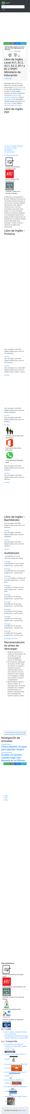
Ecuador (13, 732)
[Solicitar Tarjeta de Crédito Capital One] (11, 1101)
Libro (14, 734)
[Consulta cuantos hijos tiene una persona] (14, 1059)
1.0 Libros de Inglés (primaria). (13, 146)
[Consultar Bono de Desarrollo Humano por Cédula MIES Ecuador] (10, 1050)
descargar (7, 561)
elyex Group (22, 1110)
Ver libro (7, 356)
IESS (6, 798)
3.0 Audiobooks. (9, 152)
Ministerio (20, 734)
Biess (6, 800)
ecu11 (7, 3)
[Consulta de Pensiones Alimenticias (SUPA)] (13, 1091)
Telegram (23, 43)
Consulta (7, 732)
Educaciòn (5, 734)
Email (12, 43)
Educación (19, 732)
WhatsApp (7, 103)
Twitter (17, 43)
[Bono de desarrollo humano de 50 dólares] (14, 1076)
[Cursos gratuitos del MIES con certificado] (17, 1083)
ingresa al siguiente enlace (12, 105)
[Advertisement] (15, 27)
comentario (9, 99)
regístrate (14, 97)
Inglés (11, 734)
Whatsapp (7, 43)
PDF (24, 734)
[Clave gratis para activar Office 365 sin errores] (16, 1068)
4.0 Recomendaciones (11, 155)
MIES (6, 796)
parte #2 (15, 638)
